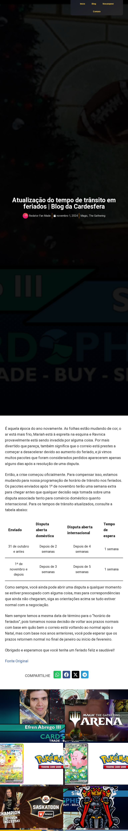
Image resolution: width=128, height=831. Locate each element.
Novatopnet (108, 4)
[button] (57, 674)
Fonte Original (16, 661)
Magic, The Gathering (92, 215)
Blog (94, 4)
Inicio (82, 4)
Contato (96, 11)
